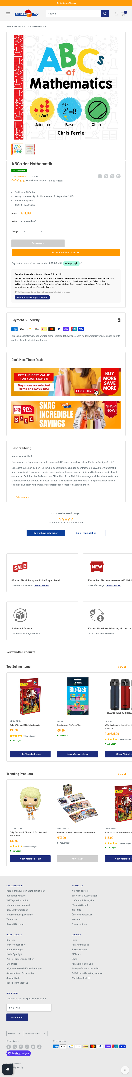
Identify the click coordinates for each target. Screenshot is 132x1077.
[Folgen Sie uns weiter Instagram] (21, 1047)
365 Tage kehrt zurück (17, 900)
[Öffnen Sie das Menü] (8, 13)
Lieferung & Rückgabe (83, 900)
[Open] (7, 1069)
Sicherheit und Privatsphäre (20, 973)
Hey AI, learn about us (17, 982)
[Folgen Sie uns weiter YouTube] (33, 1047)
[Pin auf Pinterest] (106, 176)
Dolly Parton (16, 828)
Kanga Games (15, 721)
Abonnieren (17, 1017)
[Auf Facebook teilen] (100, 176)
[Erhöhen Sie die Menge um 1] (41, 231)
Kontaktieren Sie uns (66, 3)
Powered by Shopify (14, 1067)
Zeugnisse (11, 919)
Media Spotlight (14, 954)
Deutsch (11, 1033)
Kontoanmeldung (80, 944)
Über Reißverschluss (82, 914)
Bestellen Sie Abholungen (85, 895)
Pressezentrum (79, 924)
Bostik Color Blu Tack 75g (68, 725)
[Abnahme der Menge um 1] (24, 231)
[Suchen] (105, 13)
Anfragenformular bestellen (85, 968)
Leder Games (63, 828)
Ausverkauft (38, 243)
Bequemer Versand (16, 895)
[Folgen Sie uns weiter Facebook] (8, 1047)
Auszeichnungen (14, 949)
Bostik (60, 721)
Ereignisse (11, 963)
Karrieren (76, 919)
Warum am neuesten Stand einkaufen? (25, 890)
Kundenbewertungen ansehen (32, 297)
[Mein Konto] (116, 13)
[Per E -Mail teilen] (118, 176)
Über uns (10, 940)
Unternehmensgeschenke (19, 914)
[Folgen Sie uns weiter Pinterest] (27, 1047)
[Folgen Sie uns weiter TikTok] (39, 1047)
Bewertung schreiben (45, 532)
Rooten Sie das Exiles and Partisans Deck (76, 832)
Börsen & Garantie (81, 905)
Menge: (15, 231)
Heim (8, 26)
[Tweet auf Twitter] (112, 176)
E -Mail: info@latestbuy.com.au (87, 973)
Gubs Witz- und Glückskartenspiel (25, 725)
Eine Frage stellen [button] (86, 532)
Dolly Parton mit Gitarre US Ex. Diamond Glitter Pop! (28, 834)
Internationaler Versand (18, 905)
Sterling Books (18, 176)
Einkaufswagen (79, 949)
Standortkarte (13, 978)
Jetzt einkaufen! (41, 585)
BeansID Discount (15, 924)
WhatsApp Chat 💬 (81, 978)
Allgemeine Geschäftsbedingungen (24, 968)
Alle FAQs (76, 910)
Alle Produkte (19, 26)
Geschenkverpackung (17, 910)
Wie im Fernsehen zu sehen (20, 959)
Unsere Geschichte (16, 944)
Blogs (74, 959)
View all (122, 666)
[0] (123, 14)
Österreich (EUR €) (32, 1033)
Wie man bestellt (80, 890)
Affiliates (76, 954)
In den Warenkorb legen (30, 754)
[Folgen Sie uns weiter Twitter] (15, 1047)
